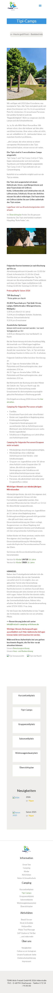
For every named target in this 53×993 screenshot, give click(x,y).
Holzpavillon (26, 926)
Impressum (26, 961)
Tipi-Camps (26, 710)
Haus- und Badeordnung (23, 651)
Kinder (26, 871)
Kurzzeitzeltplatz (26, 695)
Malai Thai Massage (26, 930)
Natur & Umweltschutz (26, 878)
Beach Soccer (26, 919)
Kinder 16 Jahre (26, 559)
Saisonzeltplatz (26, 738)
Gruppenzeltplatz (26, 724)
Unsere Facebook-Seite (26, 954)
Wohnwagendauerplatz (26, 753)
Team (31, 800)
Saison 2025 (31, 812)
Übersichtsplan (15, 215)
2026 (28, 797)
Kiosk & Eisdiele (26, 923)
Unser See (26, 864)
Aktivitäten (26, 875)
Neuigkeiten (26, 948)
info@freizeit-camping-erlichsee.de (23, 624)
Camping (26, 868)
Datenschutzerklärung (27, 958)
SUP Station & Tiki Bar (26, 933)
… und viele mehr (26, 936)
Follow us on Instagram (26, 951)
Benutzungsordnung (21, 648)
